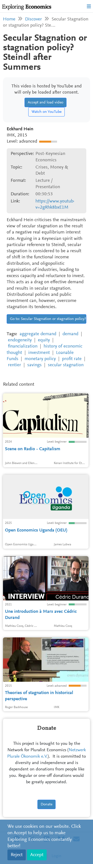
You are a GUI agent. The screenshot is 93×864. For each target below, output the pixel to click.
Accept (36, 854)
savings (34, 365)
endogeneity (20, 340)
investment (39, 352)
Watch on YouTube (46, 112)
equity (44, 340)
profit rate (72, 359)
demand (70, 334)
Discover (33, 19)
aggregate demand (38, 334)
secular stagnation (66, 365)
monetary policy (40, 359)
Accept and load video (45, 102)
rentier (14, 365)
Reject (17, 854)
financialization (22, 346)
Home (9, 19)
